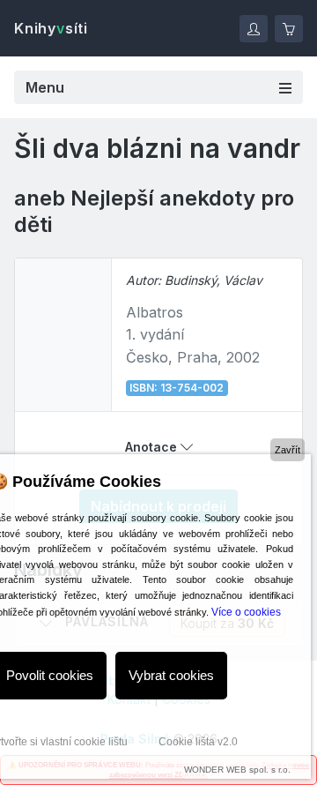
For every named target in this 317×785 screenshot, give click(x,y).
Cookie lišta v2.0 (198, 742)
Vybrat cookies (171, 675)
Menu (45, 87)
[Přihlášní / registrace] (254, 28)
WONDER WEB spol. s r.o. (237, 769)
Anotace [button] (153, 446)
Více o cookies (246, 612)
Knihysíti (51, 28)
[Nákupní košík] (289, 28)
